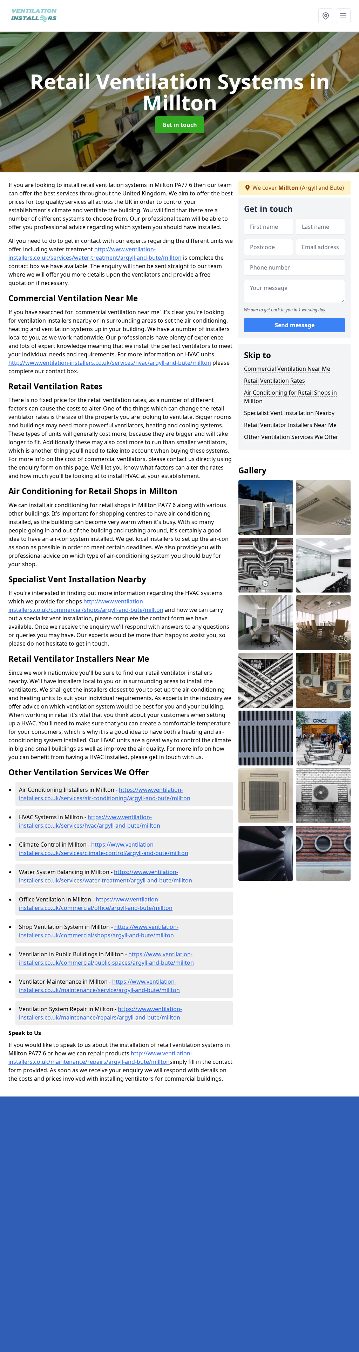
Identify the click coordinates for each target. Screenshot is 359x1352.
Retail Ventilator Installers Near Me (290, 425)
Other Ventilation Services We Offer (291, 437)
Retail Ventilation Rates (274, 380)
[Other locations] (325, 15)
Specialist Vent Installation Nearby (289, 413)
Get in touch (179, 125)
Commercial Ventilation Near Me (287, 369)
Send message (294, 325)
